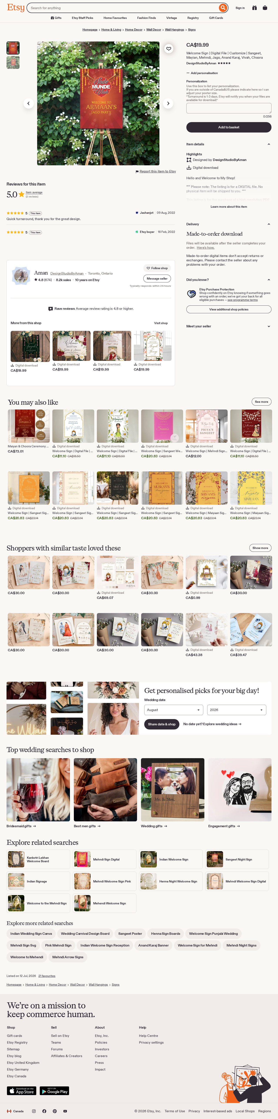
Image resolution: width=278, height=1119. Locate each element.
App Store (21, 1090)
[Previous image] (28, 103)
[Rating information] (36, 280)
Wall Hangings (174, 29)
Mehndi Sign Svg (25, 947)
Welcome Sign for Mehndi (199, 947)
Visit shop (161, 323)
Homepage (90, 29)
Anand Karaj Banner (155, 947)
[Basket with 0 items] (265, 8)
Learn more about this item (229, 206)
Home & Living (111, 29)
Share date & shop (161, 724)
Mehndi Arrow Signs (69, 958)
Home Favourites (115, 18)
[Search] (223, 8)
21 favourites (46, 976)
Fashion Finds (146, 18)
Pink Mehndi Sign (60, 947)
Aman (41, 273)
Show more (260, 548)
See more (261, 401)
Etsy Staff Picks (82, 18)
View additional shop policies (228, 309)
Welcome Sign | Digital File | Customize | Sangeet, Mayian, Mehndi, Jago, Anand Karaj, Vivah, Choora (224, 55)
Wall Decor (153, 29)
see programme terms (243, 300)
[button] (157, 278)
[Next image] (168, 103)
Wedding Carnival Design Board (87, 935)
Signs (192, 29)
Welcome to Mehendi (28, 958)
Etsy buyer (147, 232)
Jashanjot (146, 212)
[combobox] (122, 8)
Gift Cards (216, 18)
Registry (193, 18)
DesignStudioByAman (201, 63)
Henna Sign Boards (167, 935)
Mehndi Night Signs (243, 947)
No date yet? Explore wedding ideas (212, 724)
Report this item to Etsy (158, 171)
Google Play (54, 1090)
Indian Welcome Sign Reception (107, 947)
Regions (264, 1111)
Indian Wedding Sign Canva (33, 935)
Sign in (240, 8)
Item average (34, 192)
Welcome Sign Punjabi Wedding (215, 935)
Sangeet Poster (132, 935)
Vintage (171, 18)
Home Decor (133, 29)
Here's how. (205, 247)
